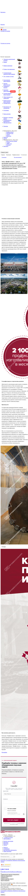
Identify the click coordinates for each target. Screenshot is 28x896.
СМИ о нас (9, 143)
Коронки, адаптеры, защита (7, 879)
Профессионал (9, 132)
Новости (5, 137)
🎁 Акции (3, 29)
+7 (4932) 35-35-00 (8, 837)
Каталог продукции (8, 841)
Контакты (5, 146)
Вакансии (8, 136)
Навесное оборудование (6, 876)
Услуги (5, 138)
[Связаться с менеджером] (1, 873)
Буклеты (8, 145)
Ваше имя (5, 791)
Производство (9, 133)
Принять (3, 894)
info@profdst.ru (7, 838)
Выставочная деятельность (10, 850)
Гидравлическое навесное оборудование (10, 874)
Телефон (5, 799)
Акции (8, 134)
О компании (4, 157)
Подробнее (4, 752)
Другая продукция (5, 880)
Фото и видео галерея (11, 141)
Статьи (8, 142)
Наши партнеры (7, 851)
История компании (18, 157)
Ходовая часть (4, 877)
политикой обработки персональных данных (17, 824)
